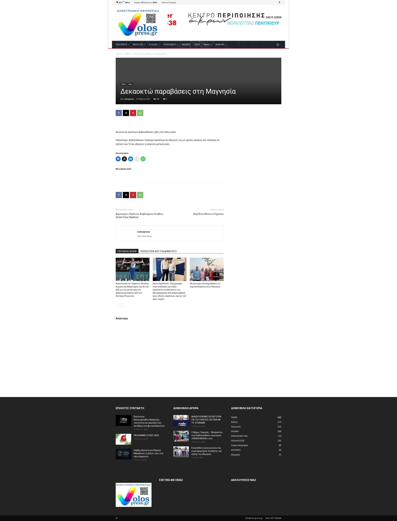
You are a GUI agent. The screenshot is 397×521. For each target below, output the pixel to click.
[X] (126, 113)
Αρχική (119, 54)
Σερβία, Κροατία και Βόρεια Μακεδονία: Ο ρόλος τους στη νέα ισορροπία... (148, 453)
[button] (277, 44)
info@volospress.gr (254, 518)
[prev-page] (118, 305)
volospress (129, 99)
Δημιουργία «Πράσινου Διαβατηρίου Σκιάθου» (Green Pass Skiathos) (139, 216)
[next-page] (123, 305)
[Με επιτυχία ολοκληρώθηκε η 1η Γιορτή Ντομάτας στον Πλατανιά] (207, 269)
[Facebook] (279, 2)
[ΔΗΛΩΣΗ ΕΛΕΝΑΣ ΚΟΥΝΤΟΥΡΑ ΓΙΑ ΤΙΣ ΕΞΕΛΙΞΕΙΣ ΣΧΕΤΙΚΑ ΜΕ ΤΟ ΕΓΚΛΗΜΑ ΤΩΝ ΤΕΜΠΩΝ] (181, 420)
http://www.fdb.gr (144, 236)
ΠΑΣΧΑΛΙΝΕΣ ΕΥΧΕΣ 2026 (146, 435)
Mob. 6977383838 (273, 518)
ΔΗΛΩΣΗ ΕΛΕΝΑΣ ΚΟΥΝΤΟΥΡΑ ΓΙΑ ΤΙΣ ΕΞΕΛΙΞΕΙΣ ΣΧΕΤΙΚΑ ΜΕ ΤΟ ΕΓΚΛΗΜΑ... (206, 419)
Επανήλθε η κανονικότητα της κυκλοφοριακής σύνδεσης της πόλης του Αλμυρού (206, 451)
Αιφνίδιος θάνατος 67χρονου (208, 214)
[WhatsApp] (140, 113)
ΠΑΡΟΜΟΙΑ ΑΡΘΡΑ (127, 251)
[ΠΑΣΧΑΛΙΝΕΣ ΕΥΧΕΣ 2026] (123, 439)
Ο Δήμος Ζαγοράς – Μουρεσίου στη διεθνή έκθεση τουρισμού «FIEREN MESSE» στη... (207, 435)
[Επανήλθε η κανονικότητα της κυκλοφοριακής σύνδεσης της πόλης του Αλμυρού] (181, 451)
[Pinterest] (133, 113)
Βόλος (130, 84)
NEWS (127, 54)
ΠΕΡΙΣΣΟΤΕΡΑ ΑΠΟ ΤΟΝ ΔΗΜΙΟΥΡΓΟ (158, 251)
